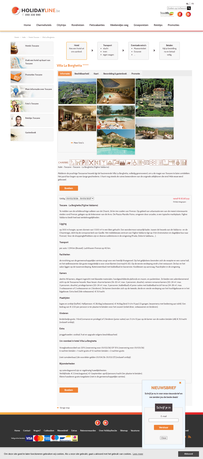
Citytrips (61, 25)
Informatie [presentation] (65, 73)
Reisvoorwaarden (88, 430)
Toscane (67, 167)
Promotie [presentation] (136, 73)
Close (163, 438)
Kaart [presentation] (96, 73)
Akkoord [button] (188, 454)
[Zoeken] (189, 8)
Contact (26, 430)
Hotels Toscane (34, 37)
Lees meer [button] (138, 454)
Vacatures (135, 430)
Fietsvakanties (97, 25)
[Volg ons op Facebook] (180, 14)
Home (27, 25)
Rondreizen (77, 25)
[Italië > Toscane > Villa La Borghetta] (77, 91)
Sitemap (124, 430)
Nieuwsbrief (62, 430)
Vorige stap (65, 407)
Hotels (16, 37)
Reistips (158, 25)
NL (187, 3)
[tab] (65, 73)
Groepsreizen (141, 25)
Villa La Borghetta (48, 37)
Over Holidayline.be (108, 430)
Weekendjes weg (119, 25)
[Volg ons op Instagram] (188, 14)
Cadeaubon (49, 430)
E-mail (164, 416)
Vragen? (37, 430)
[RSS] (189, 436)
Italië (24, 37)
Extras (74, 430)
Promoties (173, 25)
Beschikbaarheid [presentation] (82, 73)
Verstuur (163, 427)
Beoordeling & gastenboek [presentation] (115, 73)
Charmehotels (43, 25)
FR (192, 3)
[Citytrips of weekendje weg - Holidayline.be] (47, 11)
